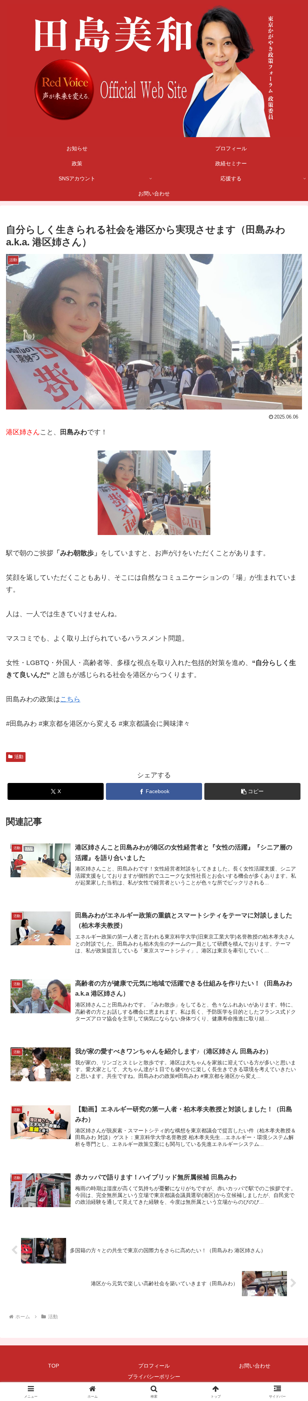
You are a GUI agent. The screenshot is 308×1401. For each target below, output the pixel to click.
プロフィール (154, 1366)
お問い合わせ (254, 1366)
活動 (18, 756)
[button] (252, 791)
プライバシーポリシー (154, 1377)
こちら (70, 699)
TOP (53, 1366)
